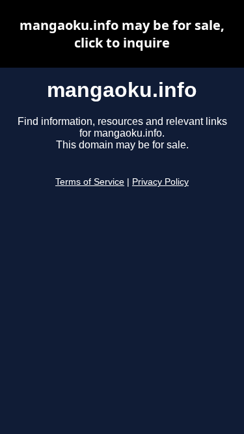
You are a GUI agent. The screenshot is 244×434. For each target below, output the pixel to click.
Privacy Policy (160, 182)
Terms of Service (89, 182)
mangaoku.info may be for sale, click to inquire (122, 33)
